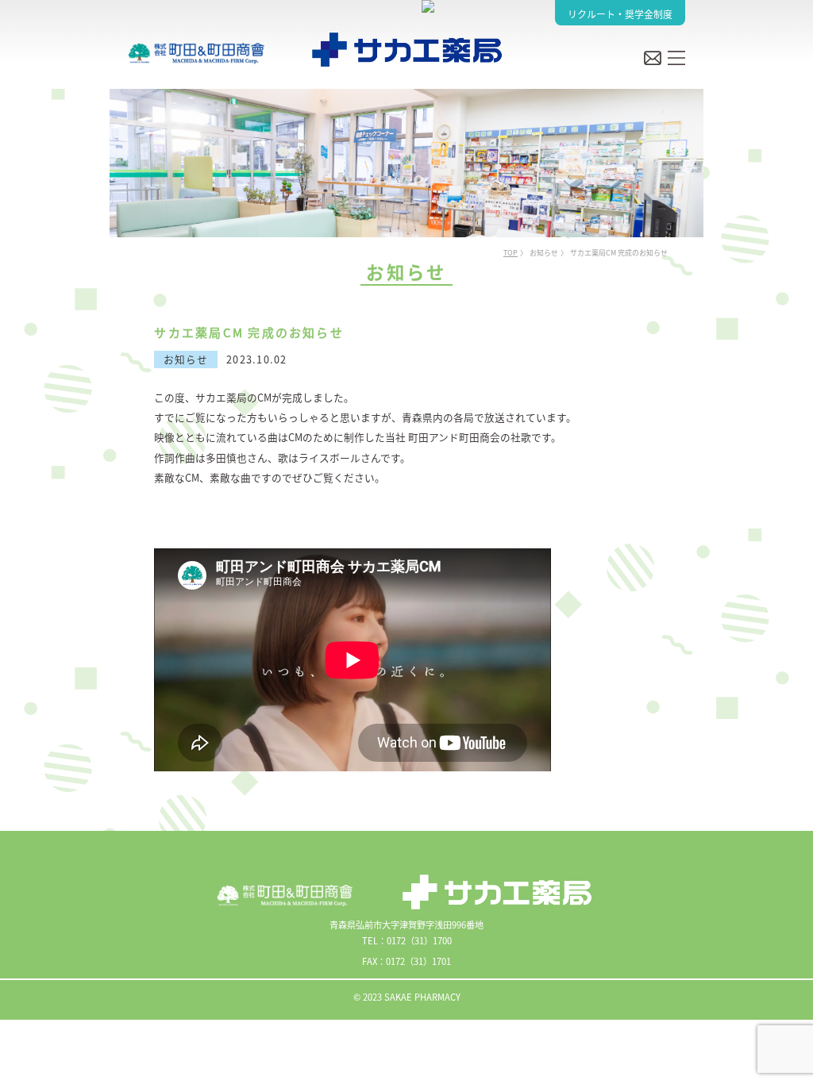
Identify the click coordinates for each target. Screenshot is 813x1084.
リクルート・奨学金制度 (620, 14)
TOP (510, 253)
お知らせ (544, 253)
